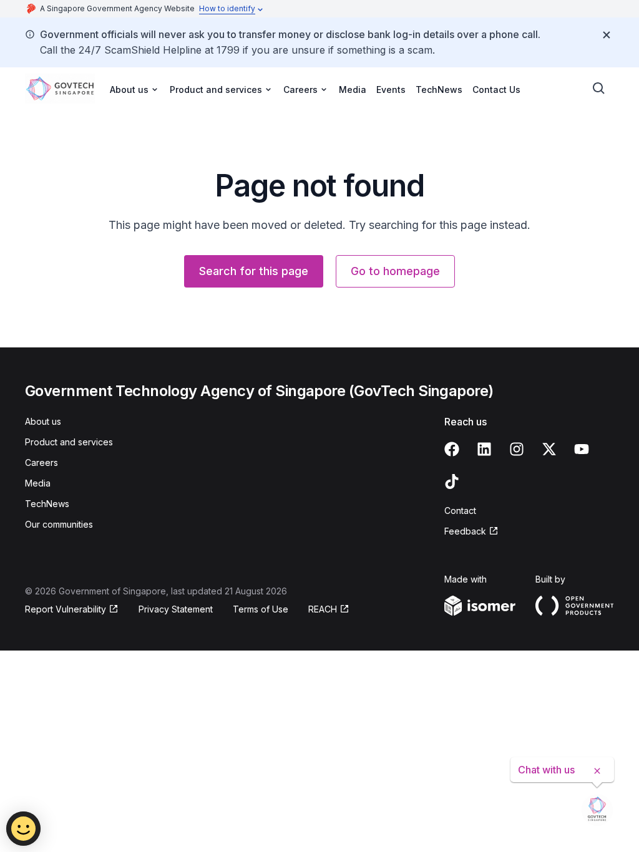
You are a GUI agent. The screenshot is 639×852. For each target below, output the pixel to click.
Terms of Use (260, 609)
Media (352, 89)
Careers (41, 462)
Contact (460, 510)
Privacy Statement (176, 609)
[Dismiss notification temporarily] (607, 35)
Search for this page (253, 271)
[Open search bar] (599, 89)
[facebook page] (451, 449)
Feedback (465, 531)
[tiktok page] (451, 481)
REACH (322, 609)
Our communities (59, 524)
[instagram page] (516, 449)
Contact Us (496, 89)
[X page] (549, 449)
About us (43, 421)
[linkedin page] (484, 449)
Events (391, 89)
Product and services (69, 442)
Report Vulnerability (65, 609)
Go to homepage (395, 271)
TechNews (439, 89)
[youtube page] (581, 449)
